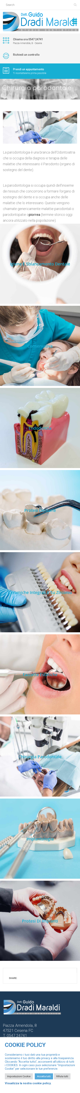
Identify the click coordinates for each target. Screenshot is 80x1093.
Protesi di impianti (40, 921)
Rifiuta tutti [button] (62, 1076)
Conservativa (40, 346)
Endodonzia (40, 428)
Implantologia (40, 839)
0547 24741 (17, 1035)
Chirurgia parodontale (40, 756)
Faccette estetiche (40, 674)
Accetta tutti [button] (44, 1076)
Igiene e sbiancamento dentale (40, 264)
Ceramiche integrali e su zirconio (40, 592)
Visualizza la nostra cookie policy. (28, 1083)
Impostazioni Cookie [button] (18, 1076)
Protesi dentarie (40, 510)
